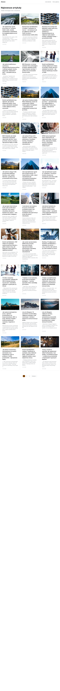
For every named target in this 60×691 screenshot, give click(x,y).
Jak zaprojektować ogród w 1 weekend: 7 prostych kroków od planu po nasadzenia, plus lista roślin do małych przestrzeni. (50, 175)
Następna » (34, 376)
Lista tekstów (48, 1)
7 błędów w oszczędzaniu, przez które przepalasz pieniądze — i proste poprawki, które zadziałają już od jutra (29, 281)
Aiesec (3, 2)
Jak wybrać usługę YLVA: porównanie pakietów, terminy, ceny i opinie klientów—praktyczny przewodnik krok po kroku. (9, 175)
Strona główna (56, 1)
